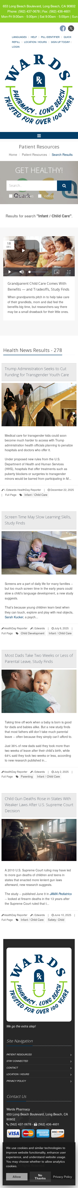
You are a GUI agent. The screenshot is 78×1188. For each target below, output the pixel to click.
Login (16, 46)
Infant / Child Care (35, 495)
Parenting (27, 776)
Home (13, 154)
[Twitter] (71, 28)
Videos (49, 196)
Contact (12, 1067)
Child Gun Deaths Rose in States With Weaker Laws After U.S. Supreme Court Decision (39, 804)
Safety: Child (56, 920)
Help (34, 37)
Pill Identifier (50, 37)
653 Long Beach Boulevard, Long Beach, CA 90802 (39, 6)
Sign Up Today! (60, 42)
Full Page (10, 494)
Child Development (32, 633)
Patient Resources (34, 154)
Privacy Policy (16, 1080)
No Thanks (40, 1176)
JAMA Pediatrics (61, 894)
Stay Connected (17, 1061)
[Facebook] (63, 28)
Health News (24, 196)
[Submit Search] (64, 186)
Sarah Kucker (14, 617)
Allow (17, 1176)
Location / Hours (35, 42)
